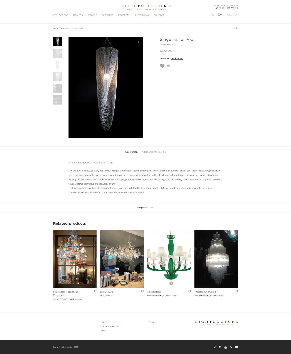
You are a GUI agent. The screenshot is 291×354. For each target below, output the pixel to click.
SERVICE (92, 15)
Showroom (141, 15)
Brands (78, 15)
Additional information (154, 151)
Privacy (103, 330)
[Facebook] (210, 347)
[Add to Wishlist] (162, 66)
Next (139, 87)
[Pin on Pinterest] (168, 65)
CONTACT (159, 15)
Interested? (171, 58)
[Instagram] (215, 347)
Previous (72, 87)
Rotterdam (154, 291)
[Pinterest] (220, 347)
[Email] (236, 347)
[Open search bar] (213, 15)
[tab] (131, 151)
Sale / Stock (65, 28)
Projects (124, 15)
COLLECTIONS (60, 15)
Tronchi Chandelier (205, 291)
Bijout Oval (106, 291)
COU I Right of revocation (110, 326)
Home (55, 28)
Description (131, 151)
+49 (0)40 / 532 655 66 (226, 8)
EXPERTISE (107, 15)
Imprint (103, 322)
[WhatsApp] (231, 347)
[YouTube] (225, 347)
